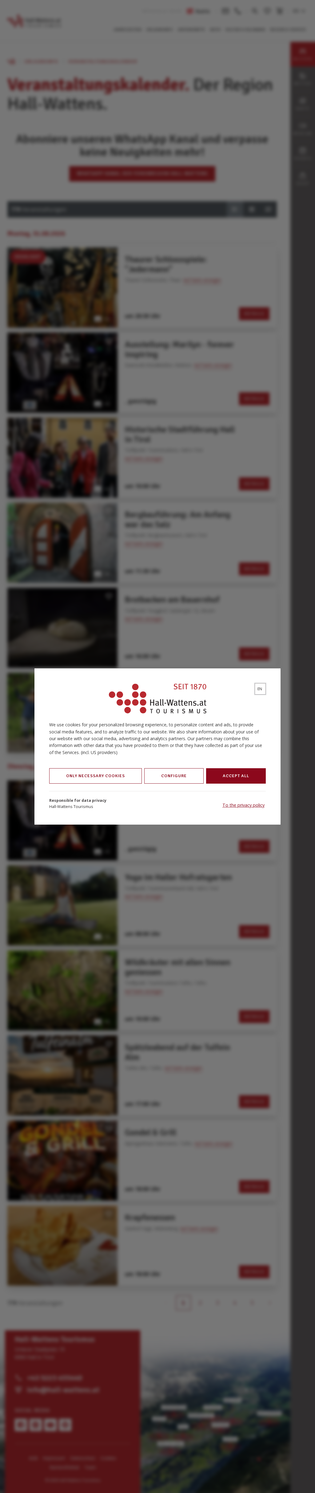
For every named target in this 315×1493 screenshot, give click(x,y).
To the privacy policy (243, 805)
